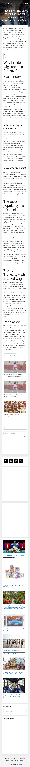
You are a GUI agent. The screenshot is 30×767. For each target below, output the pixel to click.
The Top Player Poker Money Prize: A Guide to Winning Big (13, 556)
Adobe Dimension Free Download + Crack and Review (15, 629)
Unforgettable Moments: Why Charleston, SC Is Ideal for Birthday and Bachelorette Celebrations (14, 652)
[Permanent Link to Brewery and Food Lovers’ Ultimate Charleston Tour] (15, 401)
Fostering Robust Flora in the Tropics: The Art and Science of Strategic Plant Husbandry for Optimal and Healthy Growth (14, 608)
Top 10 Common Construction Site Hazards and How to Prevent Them (13, 673)
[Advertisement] (15, 484)
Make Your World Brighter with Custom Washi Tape (14, 586)
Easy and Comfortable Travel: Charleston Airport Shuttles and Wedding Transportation (14, 696)
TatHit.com (19, 764)
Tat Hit (7, 3)
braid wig (11, 336)
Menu (26, 3)
